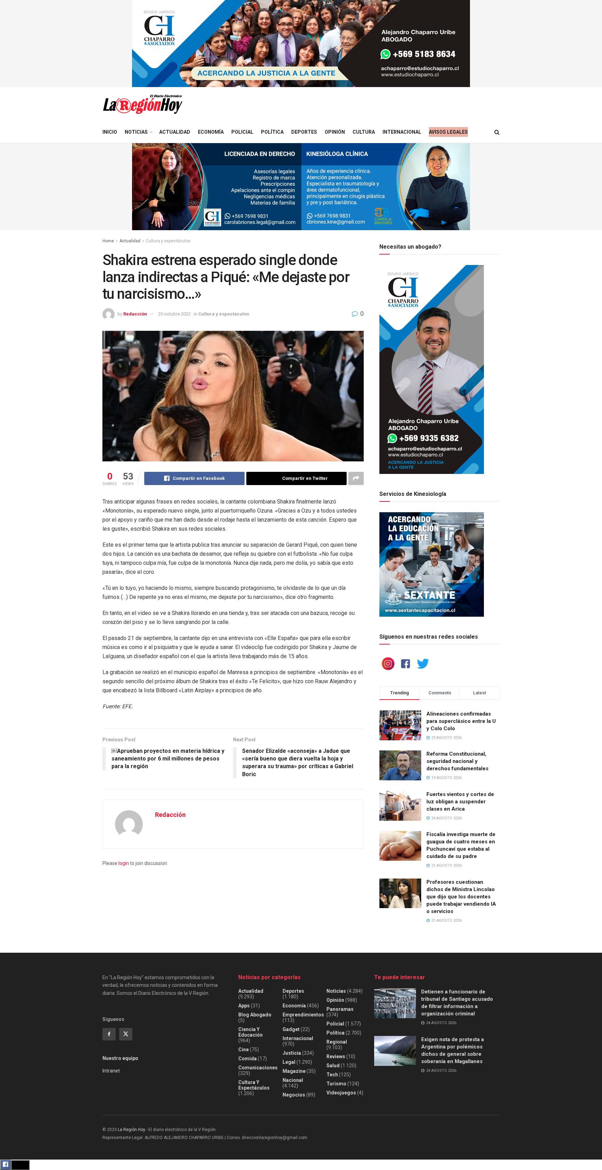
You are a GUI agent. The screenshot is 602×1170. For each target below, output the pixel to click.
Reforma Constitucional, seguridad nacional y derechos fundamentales (457, 761)
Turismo (336, 1083)
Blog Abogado (254, 1014)
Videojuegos (341, 1092)
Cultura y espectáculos (168, 241)
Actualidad (174, 132)
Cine (243, 1049)
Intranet (111, 1071)
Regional (336, 1042)
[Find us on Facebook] (109, 1034)
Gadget (291, 1029)
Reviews (335, 1056)
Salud (333, 1065)
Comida (247, 1058)
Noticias (136, 132)
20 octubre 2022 (174, 314)
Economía (211, 132)
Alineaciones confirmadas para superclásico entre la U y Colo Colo (461, 721)
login (123, 863)
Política (272, 132)
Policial (242, 132)
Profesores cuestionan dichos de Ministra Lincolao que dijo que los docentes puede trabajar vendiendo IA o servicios (461, 896)
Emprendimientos (303, 1014)
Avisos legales (448, 132)
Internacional (402, 132)
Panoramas (340, 1009)
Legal (289, 1062)
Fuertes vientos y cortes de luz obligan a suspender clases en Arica (460, 801)
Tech (332, 1074)
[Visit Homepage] (142, 104)
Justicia (292, 1053)
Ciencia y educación (250, 1032)
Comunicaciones (258, 1067)
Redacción (135, 314)
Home (108, 241)
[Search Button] (497, 132)
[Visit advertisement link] (301, 43)
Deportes (304, 132)
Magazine (294, 1071)
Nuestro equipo (120, 1058)
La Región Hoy (131, 1129)
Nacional (293, 1080)
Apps (244, 1005)
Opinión (335, 132)
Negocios (294, 1095)
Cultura (364, 132)
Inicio (109, 132)
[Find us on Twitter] (125, 1034)
